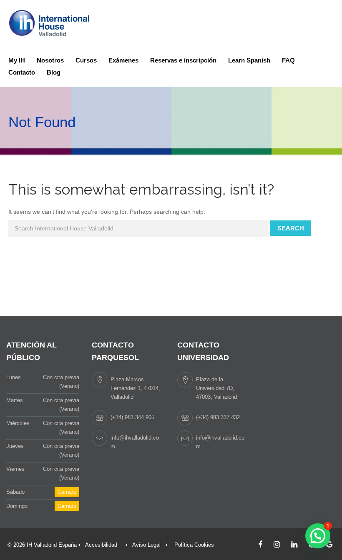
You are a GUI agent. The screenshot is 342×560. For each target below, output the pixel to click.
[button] (317, 535)
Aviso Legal (146, 545)
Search (290, 228)
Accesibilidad (101, 545)
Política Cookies (194, 545)
